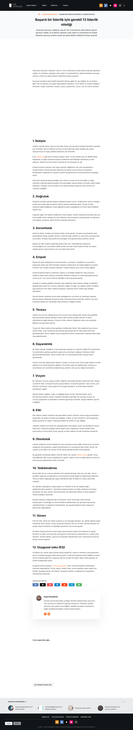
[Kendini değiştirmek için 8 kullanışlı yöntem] (40, 708)
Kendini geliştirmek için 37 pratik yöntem (24, 708)
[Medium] (120, 5)
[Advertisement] (66, 51)
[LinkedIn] (57, 584)
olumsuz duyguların (59, 566)
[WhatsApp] (79, 584)
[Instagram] (115, 5)
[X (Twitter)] (110, 5)
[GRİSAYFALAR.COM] (39, 14)
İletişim (65, 5)
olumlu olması (82, 455)
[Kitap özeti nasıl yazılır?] (70, 708)
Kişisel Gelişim (31, 5)
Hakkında (54, 5)
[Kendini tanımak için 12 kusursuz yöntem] (100, 708)
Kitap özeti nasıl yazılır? (83, 708)
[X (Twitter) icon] (49, 614)
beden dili (40, 157)
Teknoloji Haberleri (72, 717)
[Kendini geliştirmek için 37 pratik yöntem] (11, 708)
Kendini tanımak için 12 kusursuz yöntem (112, 708)
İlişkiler (44, 5)
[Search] (124, 5)
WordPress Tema (86, 717)
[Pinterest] (50, 584)
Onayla (9, 723)
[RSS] (101, 5)
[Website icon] (45, 614)
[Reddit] (64, 584)
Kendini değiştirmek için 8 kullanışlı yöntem (53, 708)
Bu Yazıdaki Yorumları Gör (43, 685)
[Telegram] (72, 584)
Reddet (17, 723)
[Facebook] (105, 5)
